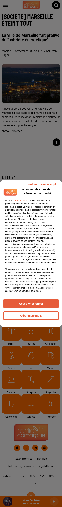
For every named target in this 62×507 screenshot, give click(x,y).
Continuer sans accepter (42, 184)
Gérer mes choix (31, 316)
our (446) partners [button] (21, 200)
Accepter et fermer (31, 303)
